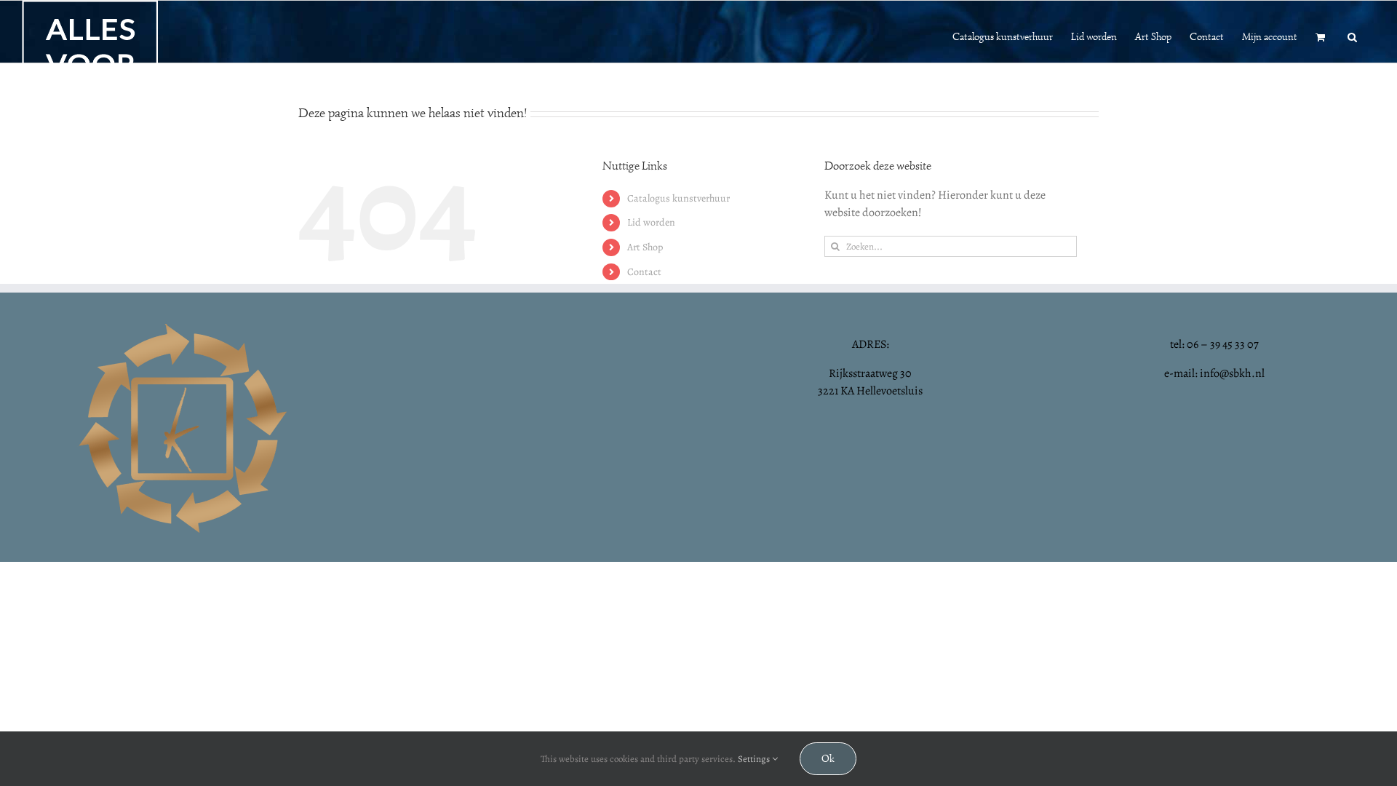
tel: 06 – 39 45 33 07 (1214, 344)
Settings (755, 759)
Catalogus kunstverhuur (678, 198)
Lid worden (651, 222)
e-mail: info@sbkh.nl (1214, 373)
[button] (1352, 35)
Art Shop (645, 247)
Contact (644, 272)
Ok (828, 759)
